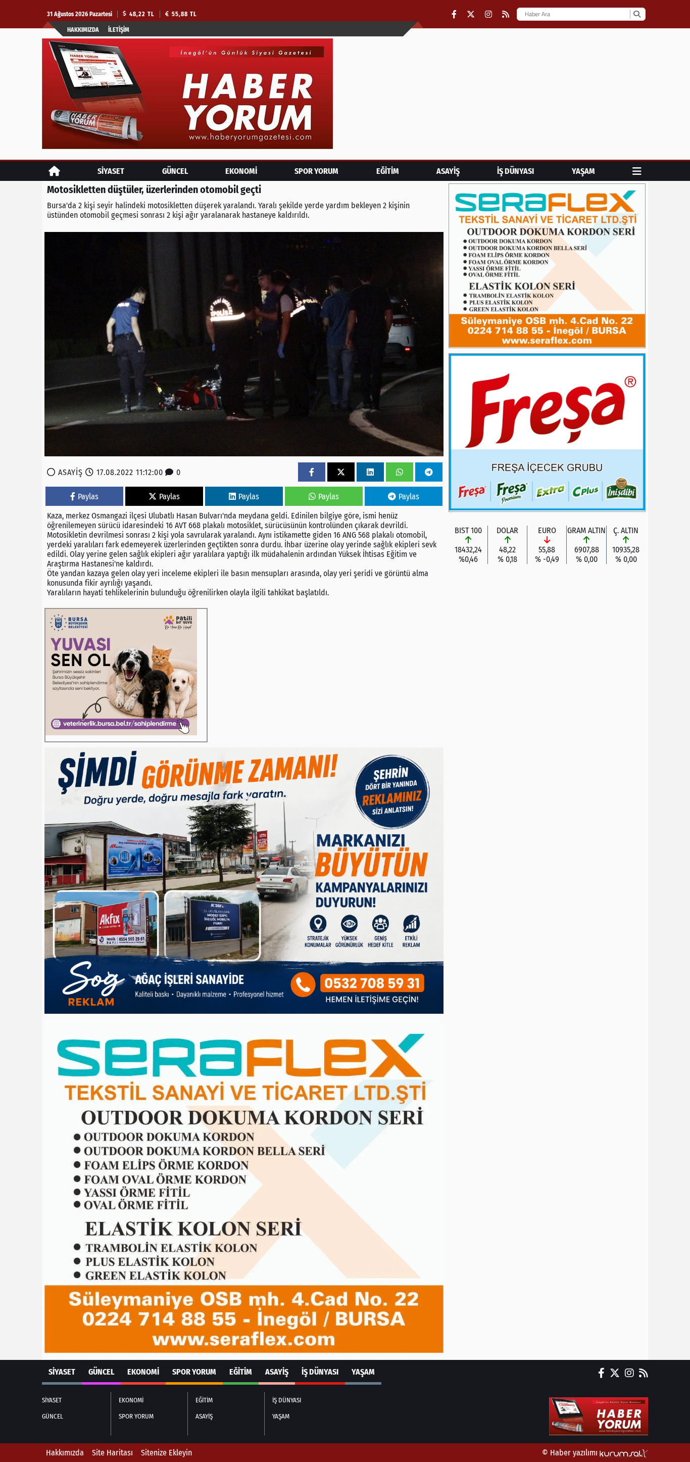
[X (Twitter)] (471, 14)
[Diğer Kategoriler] (637, 171)
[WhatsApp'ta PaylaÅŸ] (399, 472)
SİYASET (110, 171)
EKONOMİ (241, 171)
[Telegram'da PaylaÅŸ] (429, 472)
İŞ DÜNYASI (515, 171)
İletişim (118, 29)
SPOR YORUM (316, 171)
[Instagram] (488, 14)
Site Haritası (112, 1452)
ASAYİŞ (448, 171)
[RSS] (505, 14)
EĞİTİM (387, 171)
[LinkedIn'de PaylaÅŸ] (370, 472)
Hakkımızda (83, 29)
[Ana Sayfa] (54, 171)
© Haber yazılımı (571, 1452)
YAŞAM (583, 171)
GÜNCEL (175, 171)
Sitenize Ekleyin (166, 1452)
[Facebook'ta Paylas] (311, 472)
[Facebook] (454, 14)
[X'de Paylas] (341, 472)
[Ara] (637, 14)
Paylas (88, 496)
